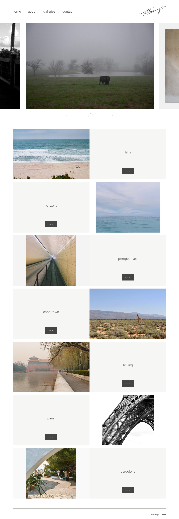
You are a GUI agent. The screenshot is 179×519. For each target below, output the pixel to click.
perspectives (128, 259)
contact (67, 11)
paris (51, 418)
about (32, 11)
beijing (128, 365)
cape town (51, 312)
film (128, 152)
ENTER (128, 171)
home (17, 11)
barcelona (127, 471)
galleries (49, 11)
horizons (51, 206)
